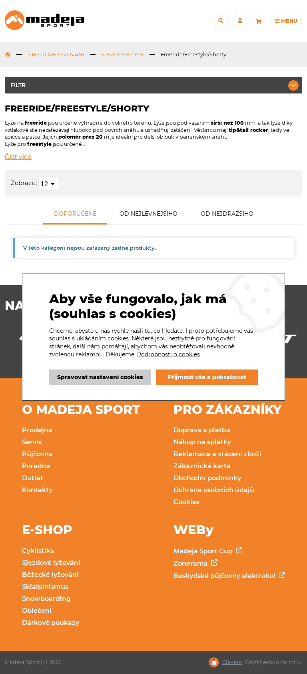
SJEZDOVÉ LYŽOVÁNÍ (56, 54)
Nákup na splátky (202, 442)
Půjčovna (37, 454)
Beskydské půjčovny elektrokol (225, 576)
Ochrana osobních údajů (213, 490)
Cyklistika (38, 551)
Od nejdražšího (227, 213)
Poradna (36, 466)
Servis (32, 442)
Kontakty (37, 490)
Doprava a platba (201, 430)
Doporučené (75, 213)
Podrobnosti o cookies (168, 354)
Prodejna (37, 430)
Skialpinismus (45, 586)
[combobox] (48, 183)
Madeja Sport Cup (203, 551)
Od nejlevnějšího (148, 213)
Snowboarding (46, 598)
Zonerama (191, 563)
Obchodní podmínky (207, 478)
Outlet (32, 478)
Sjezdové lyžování (51, 563)
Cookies (186, 502)
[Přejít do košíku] (258, 21)
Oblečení (37, 610)
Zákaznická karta (202, 466)
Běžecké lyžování (50, 575)
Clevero (232, 662)
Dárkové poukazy (50, 622)
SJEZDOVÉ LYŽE (122, 54)
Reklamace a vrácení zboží (217, 454)
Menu (288, 21)
